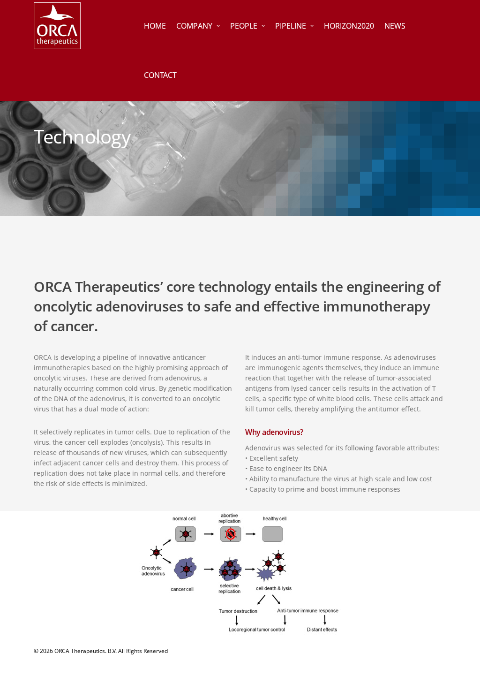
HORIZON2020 (349, 26)
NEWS (394, 26)
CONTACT (160, 75)
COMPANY (194, 26)
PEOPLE (243, 26)
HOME (155, 26)
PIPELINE (290, 26)
